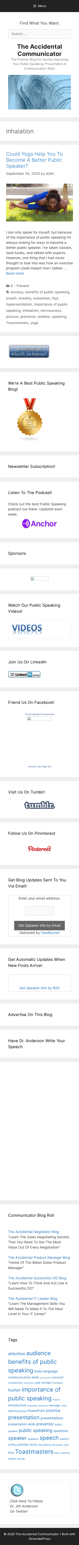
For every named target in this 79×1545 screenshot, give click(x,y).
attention (16, 1353)
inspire (56, 1399)
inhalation (30, 311)
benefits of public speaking (47, 292)
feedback (58, 1382)
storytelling (44, 1444)
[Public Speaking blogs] (30, 440)
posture (12, 317)
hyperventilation (19, 304)
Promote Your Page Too (39, 766)
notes (64, 1405)
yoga (34, 323)
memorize (43, 1405)
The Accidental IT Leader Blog (32, 1299)
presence (27, 317)
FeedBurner (50, 933)
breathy (25, 298)
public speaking (35, 1430)
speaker (17, 1438)
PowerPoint (36, 1411)
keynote (32, 1405)
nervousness (51, 311)
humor (14, 1390)
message (54, 1405)
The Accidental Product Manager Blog (39, 1258)
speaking (59, 317)
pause (23, 1410)
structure (57, 1444)
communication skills (23, 1377)
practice (53, 1410)
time (11, 1452)
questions (60, 1431)
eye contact (43, 1382)
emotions (29, 1382)
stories (23, 1444)
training (65, 1452)
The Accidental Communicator (39, 50)
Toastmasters (17, 323)
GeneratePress (39, 1539)
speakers (33, 1438)
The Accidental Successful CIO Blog (37, 1278)
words (21, 1458)
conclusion (45, 1377)
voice (12, 1459)
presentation (24, 1417)
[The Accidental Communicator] (39, 719)
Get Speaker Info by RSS (39, 988)
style (66, 1444)
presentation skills (21, 1424)
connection (15, 1382)
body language (46, 1371)
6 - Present (20, 286)
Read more (15, 273)
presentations (52, 1418)
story (33, 1444)
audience (38, 1353)
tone (57, 1452)
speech (49, 1437)
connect (58, 1377)
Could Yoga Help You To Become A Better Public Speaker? (34, 160)
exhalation (41, 298)
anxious (17, 292)
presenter (45, 1424)
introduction (17, 1405)
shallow (43, 317)
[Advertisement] (20, 1130)
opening (13, 1410)
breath (11, 298)
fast (55, 298)
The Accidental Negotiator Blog (33, 1232)
